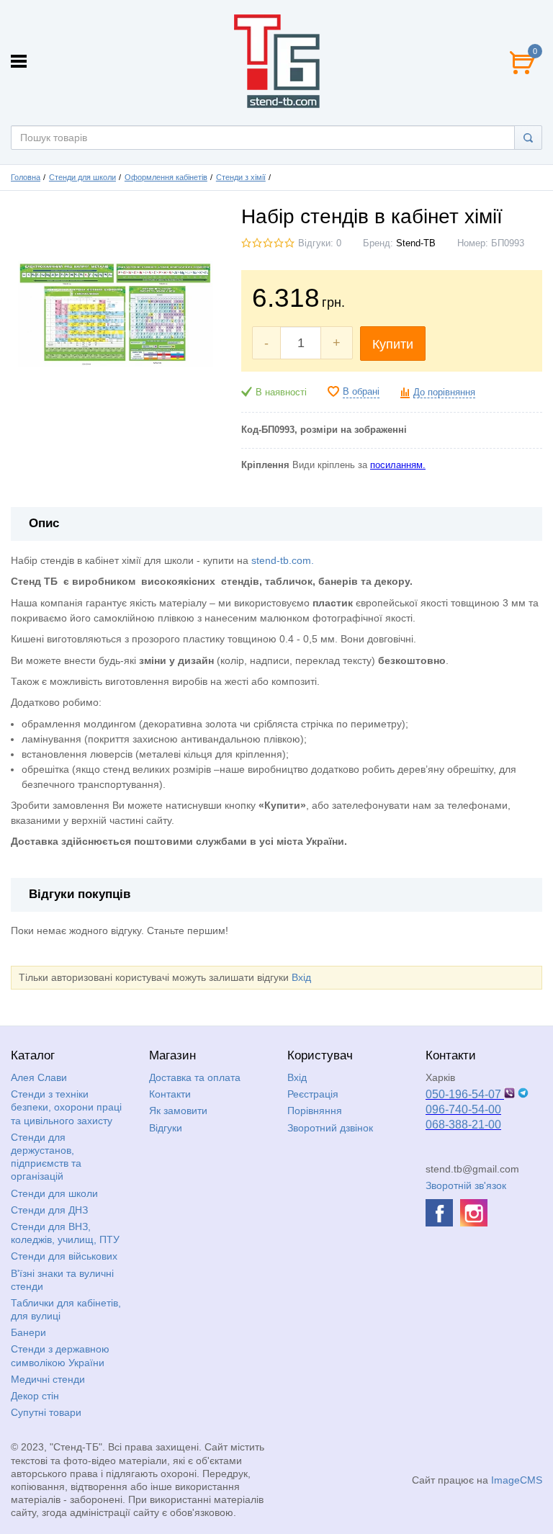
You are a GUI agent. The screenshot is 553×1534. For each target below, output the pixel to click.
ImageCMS (516, 1480)
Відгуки (165, 1128)
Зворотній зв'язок (466, 1185)
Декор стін (35, 1395)
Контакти (170, 1094)
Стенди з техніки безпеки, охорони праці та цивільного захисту (66, 1107)
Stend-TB (416, 243)
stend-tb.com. (282, 560)
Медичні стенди (48, 1379)
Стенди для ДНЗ (49, 1210)
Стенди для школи (82, 177)
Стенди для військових (64, 1256)
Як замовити (178, 1110)
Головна (25, 177)
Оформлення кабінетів (166, 177)
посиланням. (398, 465)
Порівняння (314, 1110)
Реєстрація (312, 1094)
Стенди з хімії (241, 177)
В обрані (361, 392)
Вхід (301, 977)
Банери (28, 1332)
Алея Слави (39, 1077)
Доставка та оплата (194, 1077)
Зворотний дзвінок (330, 1128)
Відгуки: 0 (319, 243)
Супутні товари (46, 1412)
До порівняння (444, 392)
